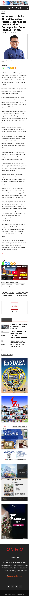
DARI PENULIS (16, 320)
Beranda (3, 11)
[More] (14, 68)
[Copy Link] (11, 68)
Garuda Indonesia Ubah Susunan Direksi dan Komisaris (18, 326)
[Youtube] (20, 586)
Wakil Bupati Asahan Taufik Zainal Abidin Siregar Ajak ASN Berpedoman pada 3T (7, 294)
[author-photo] (14, 309)
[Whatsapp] (3, 68)
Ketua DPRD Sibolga (6, 286)
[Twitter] (8, 68)
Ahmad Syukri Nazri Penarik (12, 282)
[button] (2, 8)
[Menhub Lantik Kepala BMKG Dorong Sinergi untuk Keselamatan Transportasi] (5, 342)
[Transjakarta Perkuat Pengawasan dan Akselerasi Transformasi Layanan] (5, 333)
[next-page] (5, 350)
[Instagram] (12, 586)
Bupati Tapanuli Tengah (19, 284)
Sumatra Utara (15, 286)
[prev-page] (2, 350)
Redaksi (6, 32)
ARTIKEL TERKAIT (6, 320)
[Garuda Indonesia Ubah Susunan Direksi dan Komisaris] (5, 326)
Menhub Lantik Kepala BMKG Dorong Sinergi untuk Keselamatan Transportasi (18, 343)
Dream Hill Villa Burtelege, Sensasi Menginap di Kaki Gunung (22, 294)
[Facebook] (6, 68)
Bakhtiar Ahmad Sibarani (7, 284)
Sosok (3, 13)
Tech (14, 592)
